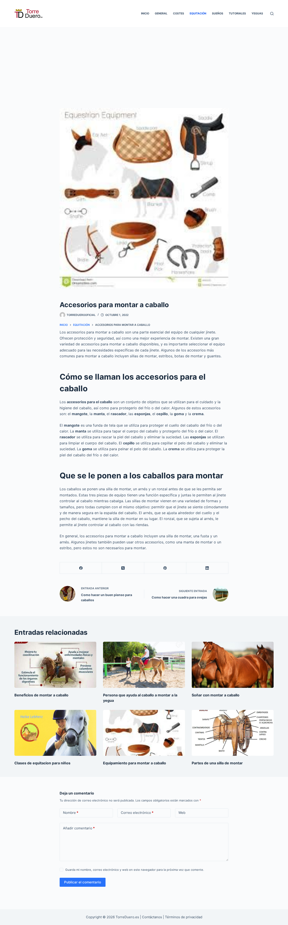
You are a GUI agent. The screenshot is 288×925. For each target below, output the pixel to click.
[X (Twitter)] (123, 568)
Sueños (217, 13)
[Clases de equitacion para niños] (55, 733)
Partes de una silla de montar (217, 763)
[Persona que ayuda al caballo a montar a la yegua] (144, 665)
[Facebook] (81, 568)
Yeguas (257, 13)
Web (181, 812)
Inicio (145, 13)
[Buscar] (272, 13)
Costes (178, 13)
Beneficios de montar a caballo (41, 695)
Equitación (198, 13)
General (161, 13)
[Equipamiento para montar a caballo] (144, 733)
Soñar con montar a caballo (215, 695)
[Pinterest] (165, 568)
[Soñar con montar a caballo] (233, 665)
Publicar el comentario (82, 882)
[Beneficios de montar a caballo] (55, 665)
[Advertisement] (144, 60)
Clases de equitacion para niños (42, 763)
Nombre (70, 812)
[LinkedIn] (207, 568)
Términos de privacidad (183, 917)
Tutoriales (237, 13)
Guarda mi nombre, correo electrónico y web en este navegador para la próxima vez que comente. (134, 869)
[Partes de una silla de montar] (233, 733)
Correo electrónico (137, 812)
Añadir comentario (79, 828)
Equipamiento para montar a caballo (134, 763)
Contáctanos (152, 917)
